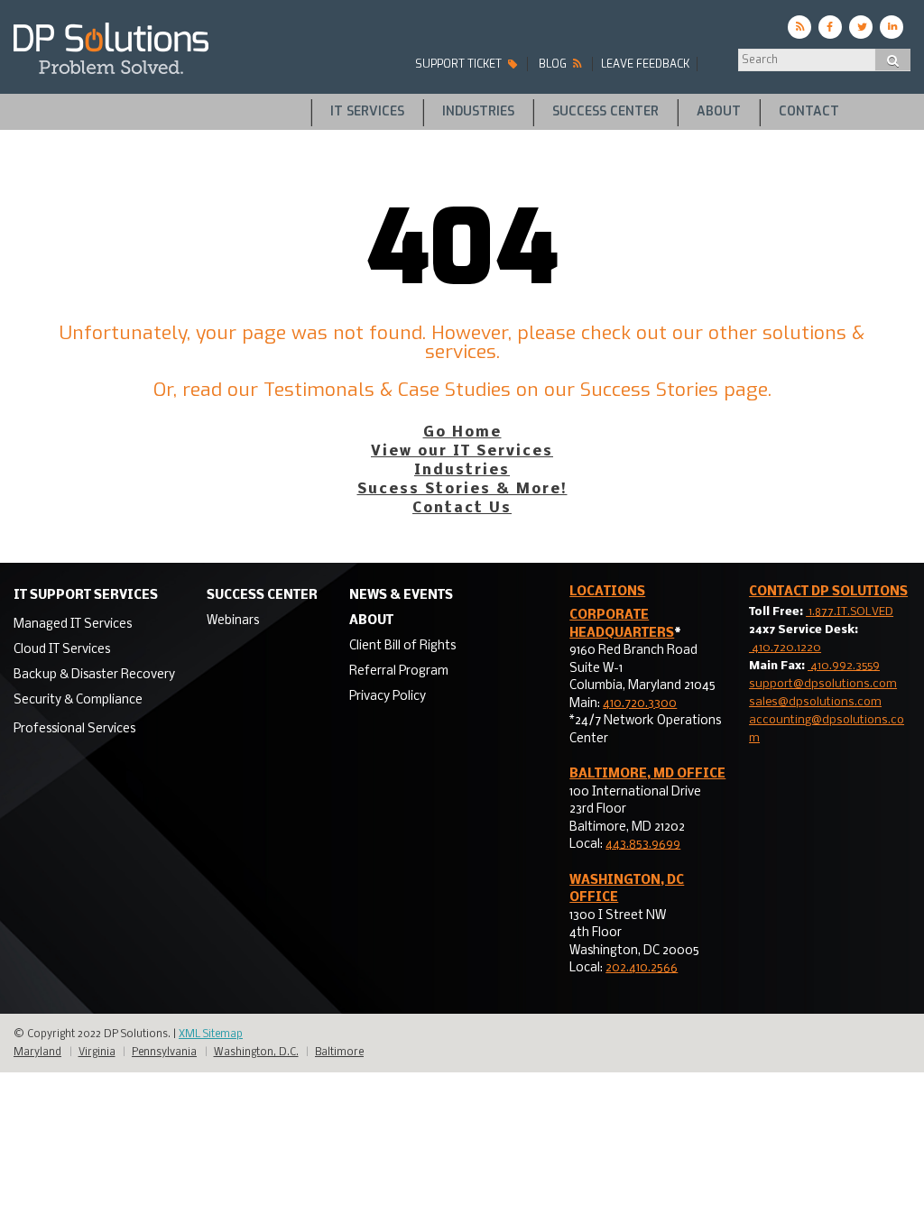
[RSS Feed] (799, 27)
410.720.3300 (640, 704)
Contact (828, 592)
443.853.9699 (642, 844)
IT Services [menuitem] (367, 111)
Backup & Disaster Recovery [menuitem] (94, 675)
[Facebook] (830, 27)
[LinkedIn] (891, 27)
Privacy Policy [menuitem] (387, 696)
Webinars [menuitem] (233, 621)
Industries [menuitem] (478, 111)
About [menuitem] (719, 111)
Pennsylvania (164, 1052)
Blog (554, 64)
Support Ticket (459, 64)
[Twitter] (861, 27)
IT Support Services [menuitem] (86, 595)
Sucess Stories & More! (462, 489)
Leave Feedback (645, 64)
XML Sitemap (211, 1034)
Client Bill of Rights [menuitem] (402, 646)
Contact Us (462, 508)
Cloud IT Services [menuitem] (62, 650)
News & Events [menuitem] (401, 595)
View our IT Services (462, 451)
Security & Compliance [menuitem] (78, 700)
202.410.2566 (641, 968)
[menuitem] (94, 623)
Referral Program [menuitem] (398, 671)
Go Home (462, 432)
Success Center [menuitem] (605, 111)
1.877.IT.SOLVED (849, 612)
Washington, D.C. (256, 1052)
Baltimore (339, 1052)
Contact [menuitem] (809, 111)
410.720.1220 (785, 648)
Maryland (37, 1052)
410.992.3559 (844, 666)
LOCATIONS (607, 592)
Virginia (97, 1052)
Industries (462, 470)
